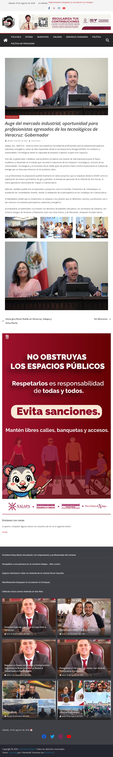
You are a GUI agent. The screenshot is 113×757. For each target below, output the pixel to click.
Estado (29, 37)
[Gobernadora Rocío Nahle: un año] (84, 616)
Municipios (43, 37)
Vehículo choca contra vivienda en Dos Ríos (22, 591)
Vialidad (57, 37)
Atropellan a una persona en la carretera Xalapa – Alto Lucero (31, 564)
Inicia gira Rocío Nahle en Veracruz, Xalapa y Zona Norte (29, 320)
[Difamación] (29, 699)
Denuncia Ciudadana (77, 37)
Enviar (5, 532)
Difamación (10, 712)
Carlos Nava (35, 141)
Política (96, 37)
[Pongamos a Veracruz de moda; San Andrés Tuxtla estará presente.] (84, 658)
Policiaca (16, 37)
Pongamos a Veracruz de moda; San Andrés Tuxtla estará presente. (82, 670)
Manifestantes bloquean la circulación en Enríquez (71, 3)
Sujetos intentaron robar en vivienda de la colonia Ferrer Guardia (33, 573)
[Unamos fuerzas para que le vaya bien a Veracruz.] (29, 616)
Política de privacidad (22, 43)
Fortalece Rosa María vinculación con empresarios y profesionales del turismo (39, 555)
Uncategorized (12, 117)
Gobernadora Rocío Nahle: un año (77, 630)
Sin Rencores (100, 318)
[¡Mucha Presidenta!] (84, 699)
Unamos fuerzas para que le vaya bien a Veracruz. (25, 628)
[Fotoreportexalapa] (5, 40)
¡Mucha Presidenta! (70, 712)
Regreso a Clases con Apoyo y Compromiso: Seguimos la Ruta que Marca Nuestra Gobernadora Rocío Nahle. (27, 668)
